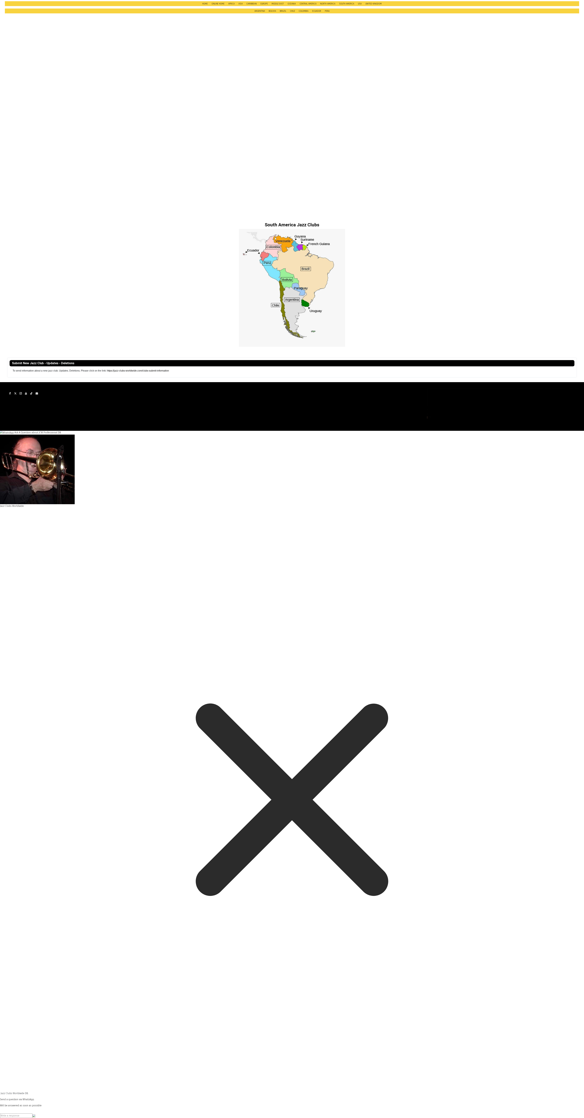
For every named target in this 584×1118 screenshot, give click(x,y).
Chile (292, 11)
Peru (327, 11)
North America (327, 3)
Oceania (292, 3)
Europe (264, 3)
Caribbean (251, 3)
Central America (308, 3)
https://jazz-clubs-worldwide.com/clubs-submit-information (138, 370)
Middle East (278, 3)
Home (205, 3)
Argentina (259, 11)
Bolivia (272, 11)
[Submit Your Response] (33, 1115)
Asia (240, 3)
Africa (231, 3)
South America (346, 3)
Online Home (218, 3)
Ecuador (316, 11)
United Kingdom (373, 3)
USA (360, 3)
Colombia (303, 11)
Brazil (283, 11)
